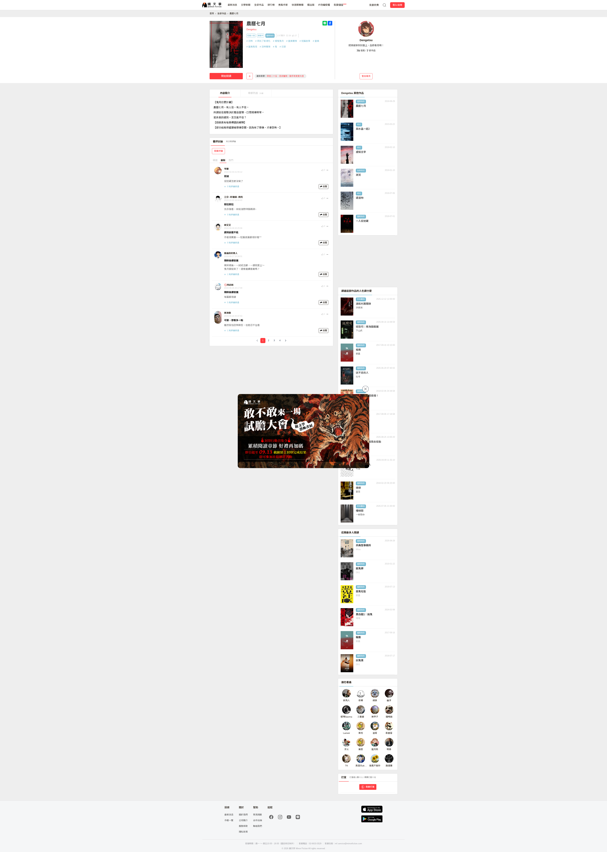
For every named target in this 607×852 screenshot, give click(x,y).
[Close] (365, 389)
